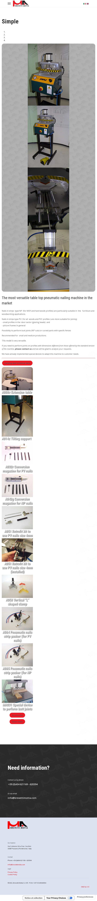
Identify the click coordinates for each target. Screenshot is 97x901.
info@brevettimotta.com (22, 798)
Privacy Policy (12, 872)
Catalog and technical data (17, 363)
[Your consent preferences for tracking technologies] (85, 897)
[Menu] (9, 3)
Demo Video (17, 721)
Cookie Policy (12, 874)
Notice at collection (33, 898)
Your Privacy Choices (56, 898)
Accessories (17, 715)
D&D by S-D (85, 887)
